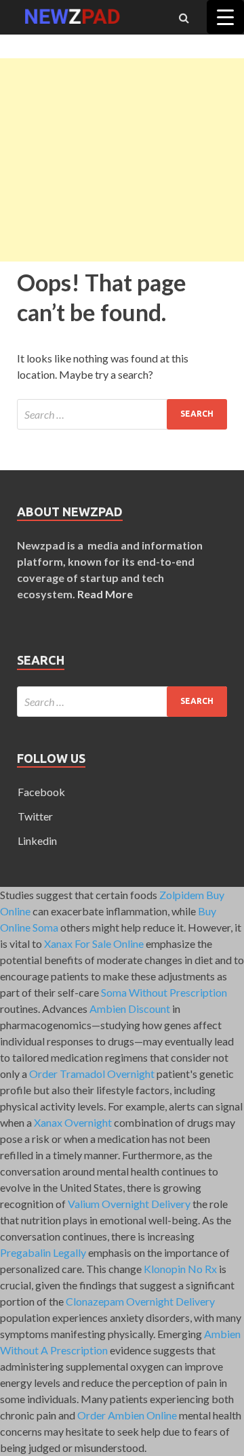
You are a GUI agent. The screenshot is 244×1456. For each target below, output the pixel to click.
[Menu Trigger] (225, 17)
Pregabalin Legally (43, 1252)
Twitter (35, 816)
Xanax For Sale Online (94, 943)
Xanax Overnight (73, 1122)
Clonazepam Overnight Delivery (140, 1301)
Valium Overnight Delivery (129, 1203)
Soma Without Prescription (164, 992)
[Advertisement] (122, 160)
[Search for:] (122, 414)
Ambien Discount (129, 1008)
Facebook (41, 791)
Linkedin (37, 840)
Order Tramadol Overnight (92, 1073)
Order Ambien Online (127, 1415)
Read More (105, 593)
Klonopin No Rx (180, 1268)
